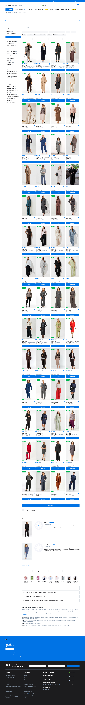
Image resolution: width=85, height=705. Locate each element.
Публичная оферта (9, 688)
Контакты (26, 688)
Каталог (10, 9)
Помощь (52, 1)
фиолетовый (40, 620)
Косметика (40, 9)
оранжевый (24, 621)
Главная (9, 12)
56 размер (70, 617)
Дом (36, 9)
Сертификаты (8, 691)
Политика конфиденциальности (13, 686)
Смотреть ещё (50, 505)
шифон (43, 625)
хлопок (34, 625)
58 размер (74, 617)
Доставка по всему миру (61, 1)
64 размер (27, 617)
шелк (27, 625)
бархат (51, 625)
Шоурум (26, 679)
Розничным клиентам (29, 682)
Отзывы (67, 9)
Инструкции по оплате (10, 682)
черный (32, 620)
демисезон (31, 627)
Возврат (7, 684)
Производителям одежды (30, 686)
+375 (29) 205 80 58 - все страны (12, 1)
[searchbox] (20, 9)
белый (29, 620)
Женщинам (8, 5)
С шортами (52, 38)
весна (32, 623)
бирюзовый (72, 620)
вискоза (57, 625)
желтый (68, 620)
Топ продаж (37, 38)
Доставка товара (9, 677)
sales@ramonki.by (46, 677)
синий (55, 620)
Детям (20, 5)
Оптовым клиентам (28, 684)
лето (35, 623)
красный (36, 620)
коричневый (63, 620)
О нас (25, 675)
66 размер (32, 617)
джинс (61, 625)
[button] (35, 64)
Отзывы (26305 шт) (28, 691)
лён (37, 625)
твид (68, 625)
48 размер (32, 618)
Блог (25, 677)
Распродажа (73, 9)
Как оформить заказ (10, 675)
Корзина (78, 5)
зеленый (26, 620)
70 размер (60, 617)
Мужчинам (14, 5)
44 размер (55, 617)
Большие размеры (27, 38)
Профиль (67, 5)
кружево (64, 625)
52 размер (46, 617)
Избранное (73, 5)
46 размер (41, 617)
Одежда (31, 9)
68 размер (37, 617)
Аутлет (46, 9)
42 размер (51, 617)
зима (28, 627)
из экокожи (47, 625)
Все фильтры (27, 32)
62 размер (27, 618)
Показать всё (75, 38)
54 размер (65, 617)
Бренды (51, 9)
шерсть (39, 625)
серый (45, 620)
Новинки (57, 9)
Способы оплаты (9, 679)
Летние (59, 38)
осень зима (28, 623)
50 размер (37, 618)
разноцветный (30, 621)
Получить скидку (73, 666)
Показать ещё (25, 565)
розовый (52, 620)
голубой (48, 620)
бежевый (59, 620)
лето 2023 (39, 623)
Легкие (66, 38)
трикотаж (31, 625)
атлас (54, 625)
